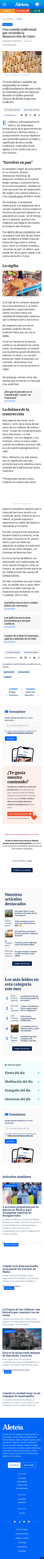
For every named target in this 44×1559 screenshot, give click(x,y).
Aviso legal (22, 1542)
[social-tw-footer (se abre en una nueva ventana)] (24, 1522)
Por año (22, 1513)
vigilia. (5, 335)
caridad (7, 1372)
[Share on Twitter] (30, 115)
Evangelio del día (17, 1090)
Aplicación (22, 1502)
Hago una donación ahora (18, 814)
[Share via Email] (35, 115)
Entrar (29, 861)
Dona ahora (21, 11)
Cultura (19, 19)
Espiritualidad (22, 1482)
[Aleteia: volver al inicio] (22, 4)
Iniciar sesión (29, 1465)
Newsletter (22, 1499)
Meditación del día (19, 1082)
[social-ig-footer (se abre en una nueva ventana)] (29, 1522)
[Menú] (7, 4)
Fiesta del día (15, 1073)
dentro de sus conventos (21, 232)
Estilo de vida (22, 1485)
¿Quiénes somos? (22, 1538)
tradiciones (9, 1288)
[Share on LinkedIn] (26, 115)
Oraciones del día (17, 1099)
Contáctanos (22, 1547)
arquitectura (9, 1331)
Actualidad (22, 1478)
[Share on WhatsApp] (39, 115)
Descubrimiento (8, 19)
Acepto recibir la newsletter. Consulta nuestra (21, 732)
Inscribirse (11, 738)
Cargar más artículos (22, 963)
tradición (7, 677)
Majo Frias (28, 41)
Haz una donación (22, 1534)
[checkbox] (5, 731)
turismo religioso (11, 1245)
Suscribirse (14, 1465)
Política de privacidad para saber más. (20, 733)
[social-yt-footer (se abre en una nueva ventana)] (15, 1522)
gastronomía (9, 672)
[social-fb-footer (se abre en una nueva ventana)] (20, 1522)
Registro (7, 11)
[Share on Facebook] (22, 115)
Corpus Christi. (11, 575)
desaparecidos (10, 1185)
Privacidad (22, 1551)
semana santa (23, 672)
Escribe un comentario (22, 870)
